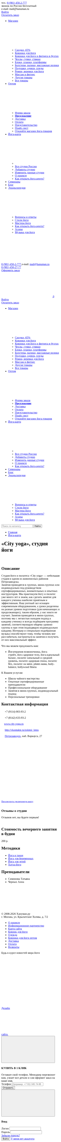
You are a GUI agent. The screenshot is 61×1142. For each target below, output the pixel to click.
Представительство (26, 125)
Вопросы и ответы (25, 217)
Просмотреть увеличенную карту (17, 801)
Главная (12, 532)
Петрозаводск (13, 736)
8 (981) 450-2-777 (17, 2)
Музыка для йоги (25, 232)
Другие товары (23, 77)
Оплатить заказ (10, 15)
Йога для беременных (20, 858)
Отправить (8, 1087)
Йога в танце (15, 855)
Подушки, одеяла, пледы (29, 68)
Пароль (5, 1132)
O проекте (14, 922)
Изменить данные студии (29, 172)
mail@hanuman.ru (39, 264)
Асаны (19, 229)
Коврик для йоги (18, 931)
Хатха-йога (14, 864)
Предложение (23, 115)
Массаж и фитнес (25, 74)
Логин (5, 1128)
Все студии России (26, 166)
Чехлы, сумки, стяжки (27, 59)
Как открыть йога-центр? (29, 178)
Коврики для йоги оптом (22, 937)
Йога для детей (17, 861)
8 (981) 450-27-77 (11, 267)
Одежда (12, 934)
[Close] (28, 1049)
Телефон (6, 1084)
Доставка (20, 118)
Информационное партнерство (26, 925)
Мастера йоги (23, 223)
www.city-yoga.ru (14, 723)
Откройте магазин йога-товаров (33, 131)
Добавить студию (25, 169)
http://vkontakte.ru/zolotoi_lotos (22, 730)
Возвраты (13, 947)
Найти (38, 526)
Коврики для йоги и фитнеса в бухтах (37, 56)
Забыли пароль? (10, 1135)
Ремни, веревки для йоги (29, 71)
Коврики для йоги (25, 53)
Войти (5, 12)
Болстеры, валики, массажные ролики (37, 65)
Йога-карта (14, 535)
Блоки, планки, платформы (30, 62)
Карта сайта (15, 928)
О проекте (21, 175)
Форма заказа (22, 112)
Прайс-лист (21, 128)
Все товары (21, 80)
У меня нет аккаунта (22, 1138)
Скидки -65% (22, 50)
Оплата (19, 122)
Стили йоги (22, 220)
